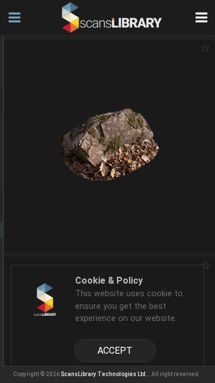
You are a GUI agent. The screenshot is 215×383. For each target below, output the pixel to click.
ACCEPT (114, 350)
